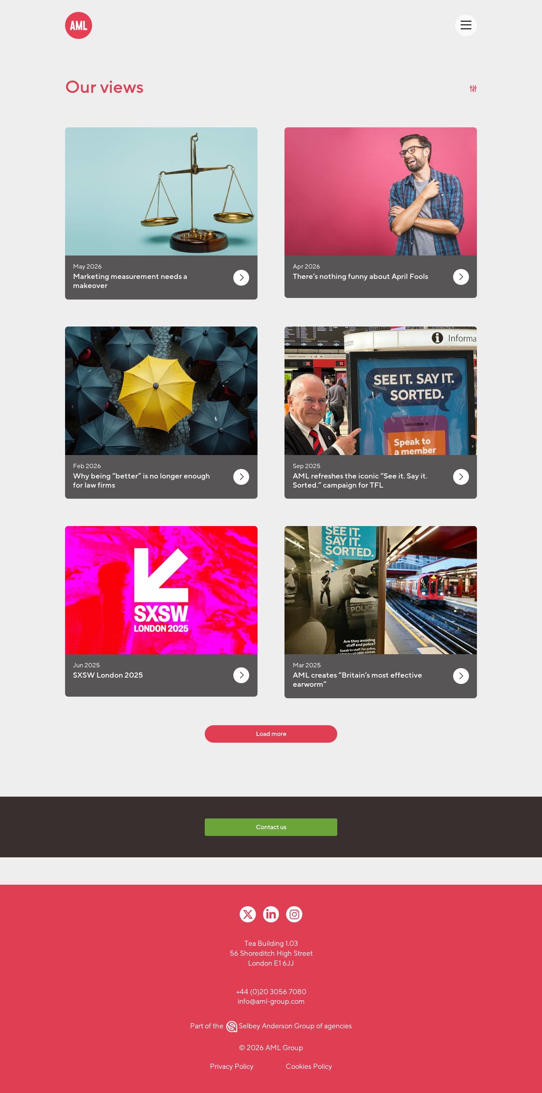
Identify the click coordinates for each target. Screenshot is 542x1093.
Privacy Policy (232, 1066)
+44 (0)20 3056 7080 (271, 992)
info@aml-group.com (271, 1001)
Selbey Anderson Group (276, 1026)
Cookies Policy (309, 1066)
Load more (271, 734)
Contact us (271, 827)
